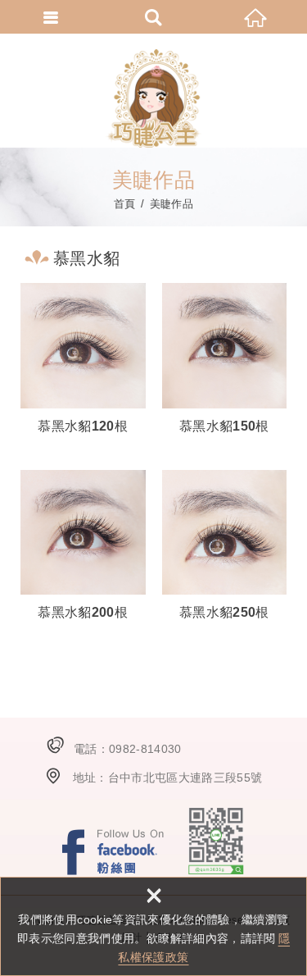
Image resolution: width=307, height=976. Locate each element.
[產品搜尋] (153, 16)
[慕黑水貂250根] (224, 547)
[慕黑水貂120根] (83, 360)
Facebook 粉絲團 (113, 851)
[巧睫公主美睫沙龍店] (154, 98)
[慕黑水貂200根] (83, 547)
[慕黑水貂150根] (224, 360)
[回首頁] (256, 16)
